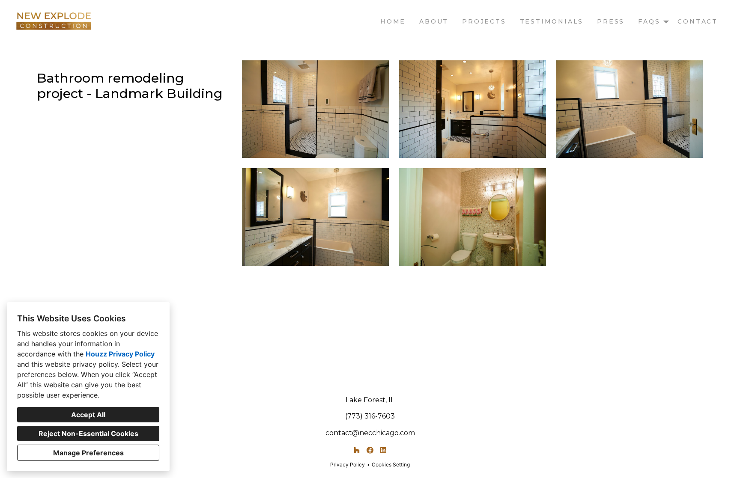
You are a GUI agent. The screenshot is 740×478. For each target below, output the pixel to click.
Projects (484, 21)
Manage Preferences (88, 452)
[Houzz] (357, 450)
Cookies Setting (391, 464)
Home (393, 21)
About (433, 21)
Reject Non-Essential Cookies (88, 433)
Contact (697, 21)
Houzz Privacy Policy (120, 354)
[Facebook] (369, 450)
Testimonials (552, 21)
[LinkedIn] (383, 450)
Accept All (88, 414)
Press (610, 21)
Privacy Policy (347, 464)
